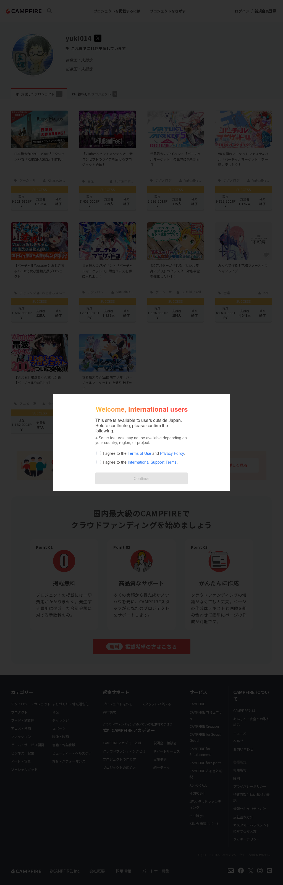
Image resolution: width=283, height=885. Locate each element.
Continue (142, 478)
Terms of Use (139, 453)
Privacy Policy (172, 453)
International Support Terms (152, 462)
